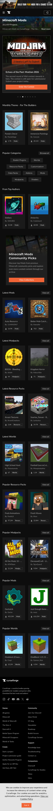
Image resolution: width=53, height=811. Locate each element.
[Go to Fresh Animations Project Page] (13, 506)
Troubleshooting (34, 752)
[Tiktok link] (8, 699)
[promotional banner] (26, 4)
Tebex (30, 774)
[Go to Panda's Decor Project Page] (13, 127)
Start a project (7, 752)
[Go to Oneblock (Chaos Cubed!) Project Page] (13, 650)
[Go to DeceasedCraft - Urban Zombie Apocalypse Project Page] (39, 554)
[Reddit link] (27, 699)
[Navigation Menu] (3, 12)
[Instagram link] (3, 699)
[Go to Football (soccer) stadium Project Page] (39, 458)
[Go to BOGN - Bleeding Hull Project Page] (13, 363)
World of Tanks (8, 742)
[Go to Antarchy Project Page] (39, 211)
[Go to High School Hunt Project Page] (13, 458)
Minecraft (6, 717)
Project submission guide (11, 756)
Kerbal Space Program (10, 733)
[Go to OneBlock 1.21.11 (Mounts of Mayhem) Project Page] (39, 650)
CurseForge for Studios (36, 770)
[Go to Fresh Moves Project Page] (39, 506)
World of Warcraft (9, 721)
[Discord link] (18, 699)
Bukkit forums (33, 733)
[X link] (22, 699)
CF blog (31, 721)
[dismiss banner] (49, 2)
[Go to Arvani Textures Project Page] (13, 411)
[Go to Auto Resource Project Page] (13, 315)
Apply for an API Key (10, 764)
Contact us (32, 756)
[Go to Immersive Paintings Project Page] (39, 127)
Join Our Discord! (34, 713)
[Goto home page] (9, 13)
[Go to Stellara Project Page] (13, 211)
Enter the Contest (26, 87)
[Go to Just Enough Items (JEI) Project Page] (39, 602)
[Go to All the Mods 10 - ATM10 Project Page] (13, 554)
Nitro (30, 778)
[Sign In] (47, 12)
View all (45, 293)
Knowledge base (34, 748)
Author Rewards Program (12, 760)
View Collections (26, 280)
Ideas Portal (32, 717)
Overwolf (31, 766)
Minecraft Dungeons (10, 737)
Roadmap (31, 729)
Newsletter (32, 725)
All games (6, 713)
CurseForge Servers (35, 737)
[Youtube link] (13, 699)
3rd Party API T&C (9, 768)
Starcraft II (6, 729)
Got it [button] (26, 805)
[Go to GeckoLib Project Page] (13, 602)
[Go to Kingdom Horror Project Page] (39, 363)
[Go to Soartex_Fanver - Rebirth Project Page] (39, 411)
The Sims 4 (6, 725)
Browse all (44, 153)
